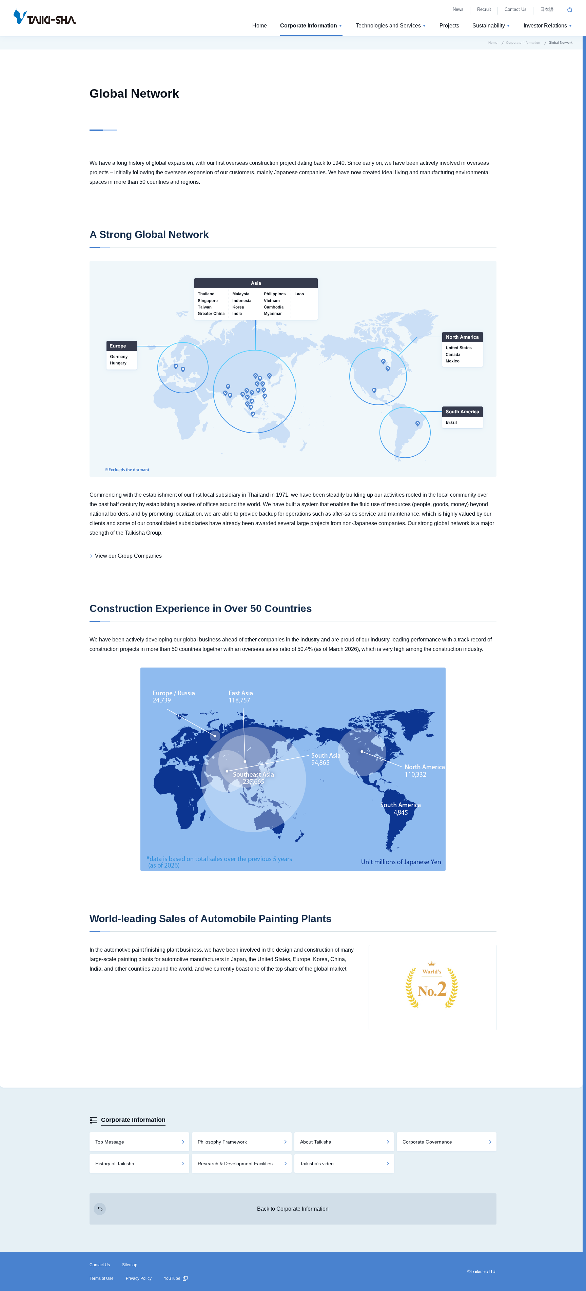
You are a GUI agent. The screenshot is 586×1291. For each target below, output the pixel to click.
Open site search (569, 10)
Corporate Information (133, 1119)
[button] (311, 27)
